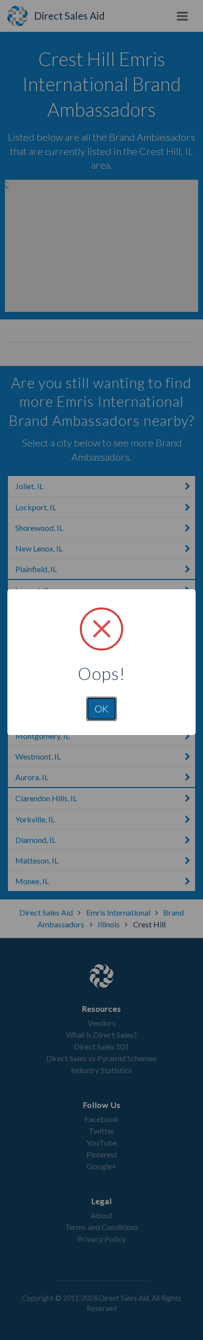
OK (101, 708)
